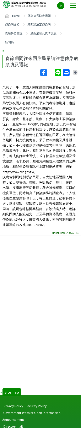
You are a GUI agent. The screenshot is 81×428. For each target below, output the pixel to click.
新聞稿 (9, 42)
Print (67, 72)
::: (3, 51)
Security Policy (36, 406)
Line (58, 72)
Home (16, 16)
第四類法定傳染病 (39, 24)
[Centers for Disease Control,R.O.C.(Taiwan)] (24, 4)
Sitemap (12, 392)
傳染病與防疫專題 (39, 16)
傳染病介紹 (12, 24)
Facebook (47, 72)
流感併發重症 (13, 33)
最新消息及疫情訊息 (43, 33)
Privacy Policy (13, 406)
